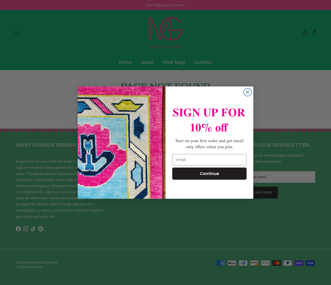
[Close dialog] (248, 92)
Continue (209, 173)
